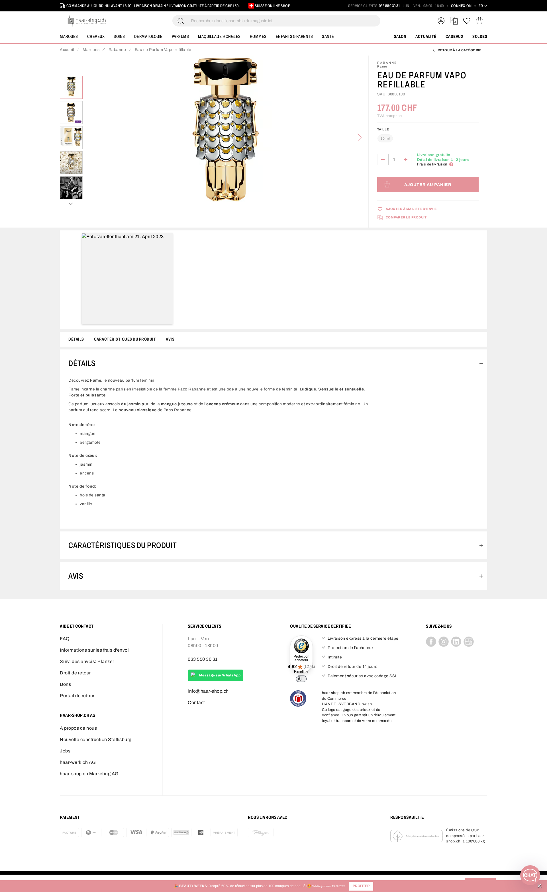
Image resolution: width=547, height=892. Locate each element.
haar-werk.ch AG (78, 762)
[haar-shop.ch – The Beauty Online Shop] (87, 21)
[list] (225, 138)
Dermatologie (148, 36)
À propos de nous (78, 728)
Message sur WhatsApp (219, 675)
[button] (361, 886)
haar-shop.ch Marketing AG (89, 773)
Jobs (65, 750)
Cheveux (96, 36)
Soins (119, 36)
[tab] (273, 363)
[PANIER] (479, 20)
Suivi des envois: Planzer (87, 661)
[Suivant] (360, 137)
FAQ (65, 638)
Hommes (258, 36)
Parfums (180, 36)
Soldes (479, 36)
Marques (69, 36)
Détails (76, 339)
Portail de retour (77, 695)
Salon (400, 36)
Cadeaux (455, 36)
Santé (328, 36)
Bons (65, 684)
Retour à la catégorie (460, 50)
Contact (196, 702)
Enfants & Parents (294, 36)
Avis (170, 339)
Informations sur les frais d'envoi (94, 650)
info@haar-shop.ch (208, 691)
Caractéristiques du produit (125, 339)
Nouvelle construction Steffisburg (96, 739)
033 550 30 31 (389, 6)
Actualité (425, 36)
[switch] (301, 679)
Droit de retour (75, 672)
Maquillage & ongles (219, 36)
